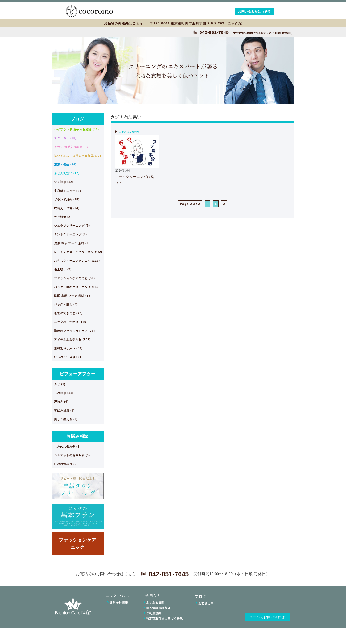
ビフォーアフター (78, 374)
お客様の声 (206, 603)
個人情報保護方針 (158, 608)
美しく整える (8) (66, 419)
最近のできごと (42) (68, 313)
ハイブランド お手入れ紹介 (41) (76, 129)
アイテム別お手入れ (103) (72, 339)
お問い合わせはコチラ (254, 11)
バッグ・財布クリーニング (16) (76, 287)
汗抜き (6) (61, 401)
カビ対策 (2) (63, 217)
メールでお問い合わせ (267, 617)
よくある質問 (155, 602)
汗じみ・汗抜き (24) (68, 357)
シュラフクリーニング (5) (72, 225)
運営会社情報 (119, 602)
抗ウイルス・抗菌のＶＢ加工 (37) (77, 155)
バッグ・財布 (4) (66, 304)
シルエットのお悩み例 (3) (72, 455)
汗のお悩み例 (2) (66, 464)
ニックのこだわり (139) (71, 322)
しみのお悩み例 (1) (67, 446)
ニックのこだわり (129, 131)
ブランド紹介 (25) (67, 199)
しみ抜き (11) (63, 393)
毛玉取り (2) (63, 269)
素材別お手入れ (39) (68, 348)
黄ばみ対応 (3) (64, 410)
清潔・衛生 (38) (65, 164)
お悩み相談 (77, 436)
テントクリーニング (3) (70, 234)
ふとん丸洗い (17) (67, 173)
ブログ (77, 119)
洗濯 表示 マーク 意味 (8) (72, 243)
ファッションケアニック (78, 543)
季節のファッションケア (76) (74, 330)
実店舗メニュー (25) (68, 190)
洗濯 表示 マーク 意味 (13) (73, 295)
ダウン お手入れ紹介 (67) (72, 147)
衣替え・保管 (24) (67, 208)
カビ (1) (59, 384)
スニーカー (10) (65, 138)
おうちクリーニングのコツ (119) (77, 260)
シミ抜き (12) (63, 182)
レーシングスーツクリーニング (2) (78, 252)
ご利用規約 (153, 613)
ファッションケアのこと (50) (74, 278)
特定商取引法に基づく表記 (164, 618)
